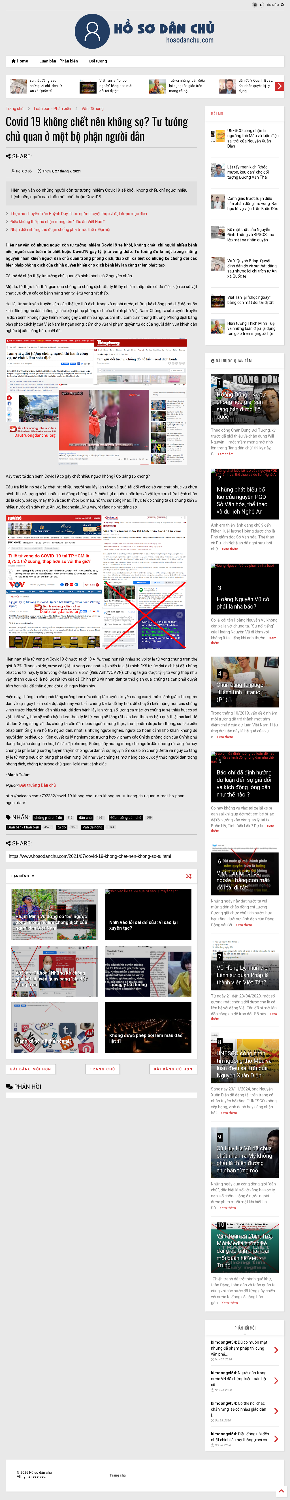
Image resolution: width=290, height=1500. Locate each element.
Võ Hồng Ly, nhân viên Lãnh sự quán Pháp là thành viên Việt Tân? (243, 975)
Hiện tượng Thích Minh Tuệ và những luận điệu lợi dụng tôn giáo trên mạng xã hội (187, 83)
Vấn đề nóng (93, 108)
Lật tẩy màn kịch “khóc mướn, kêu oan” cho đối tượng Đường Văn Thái (248, 172)
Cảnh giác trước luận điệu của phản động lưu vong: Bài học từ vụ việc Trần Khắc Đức (252, 203)
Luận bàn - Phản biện (58, 61)
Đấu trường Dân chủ (37, 785)
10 (221, 1224)
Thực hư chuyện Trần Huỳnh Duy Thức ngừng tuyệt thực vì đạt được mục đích (78, 213)
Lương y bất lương (128, 984)
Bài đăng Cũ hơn (173, 1069)
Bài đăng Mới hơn (30, 1069)
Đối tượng (98, 61)
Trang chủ (15, 108)
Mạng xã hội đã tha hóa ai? (44, 1041)
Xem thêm (225, 454)
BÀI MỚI (218, 113)
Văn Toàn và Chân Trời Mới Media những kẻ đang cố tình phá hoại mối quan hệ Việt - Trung (244, 1251)
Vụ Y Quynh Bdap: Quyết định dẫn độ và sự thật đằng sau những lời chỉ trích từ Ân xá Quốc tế (46, 80)
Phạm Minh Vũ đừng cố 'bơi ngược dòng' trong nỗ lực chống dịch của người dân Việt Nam (51, 922)
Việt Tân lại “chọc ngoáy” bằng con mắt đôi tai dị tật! (116, 86)
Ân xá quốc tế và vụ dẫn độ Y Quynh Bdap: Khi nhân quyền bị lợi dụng (256, 83)
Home (22, 61)
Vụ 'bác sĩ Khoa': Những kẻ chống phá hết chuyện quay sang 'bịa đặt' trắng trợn (52, 979)
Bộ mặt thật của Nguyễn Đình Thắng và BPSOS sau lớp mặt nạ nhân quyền (250, 234)
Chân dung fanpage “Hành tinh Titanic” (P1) (240, 692)
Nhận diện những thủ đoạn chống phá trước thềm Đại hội (60, 229)
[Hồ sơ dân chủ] (145, 48)
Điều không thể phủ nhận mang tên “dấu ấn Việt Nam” (57, 221)
